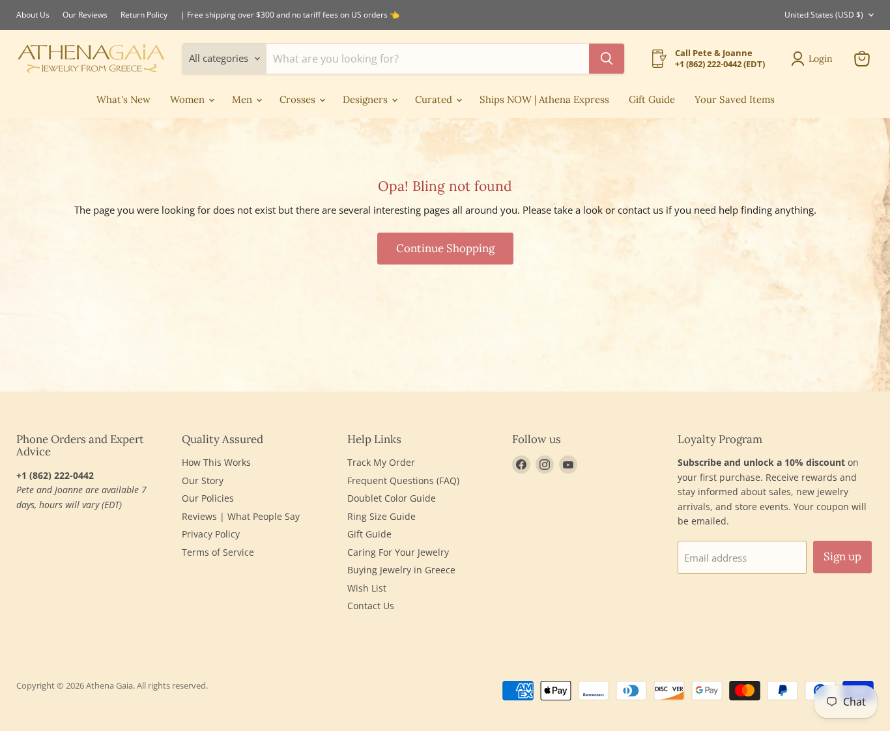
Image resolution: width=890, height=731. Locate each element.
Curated (435, 99)
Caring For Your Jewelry (398, 552)
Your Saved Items (735, 99)
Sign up (842, 556)
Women (188, 99)
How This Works (216, 462)
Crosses (299, 99)
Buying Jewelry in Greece (401, 570)
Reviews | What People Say (241, 516)
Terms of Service (218, 552)
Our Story (202, 480)
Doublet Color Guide (391, 498)
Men (243, 99)
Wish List (366, 588)
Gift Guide (652, 99)
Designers (366, 99)
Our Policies (208, 498)
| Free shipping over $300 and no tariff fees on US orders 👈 (289, 15)
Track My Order (381, 462)
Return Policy (144, 15)
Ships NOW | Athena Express (544, 99)
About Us (33, 15)
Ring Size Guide (381, 516)
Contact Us (370, 605)
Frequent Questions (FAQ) (403, 480)
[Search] (606, 59)
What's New (123, 99)
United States (823, 14)
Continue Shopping (445, 248)
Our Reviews (85, 15)
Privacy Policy (211, 534)
